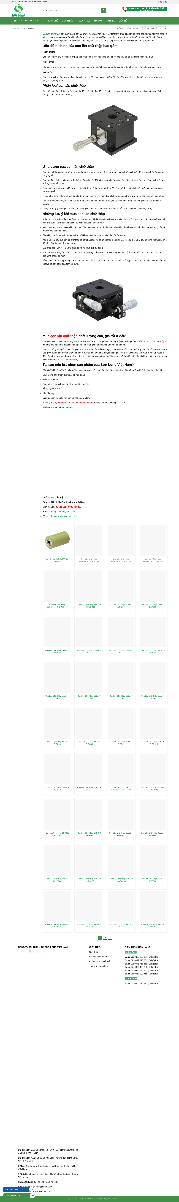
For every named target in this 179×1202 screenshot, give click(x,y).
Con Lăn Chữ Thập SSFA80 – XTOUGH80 (89, 606)
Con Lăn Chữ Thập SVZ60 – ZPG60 (121, 651)
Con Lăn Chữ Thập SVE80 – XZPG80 (121, 606)
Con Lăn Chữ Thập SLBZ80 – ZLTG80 (89, 697)
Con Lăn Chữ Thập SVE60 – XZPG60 (153, 606)
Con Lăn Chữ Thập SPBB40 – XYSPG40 (89, 834)
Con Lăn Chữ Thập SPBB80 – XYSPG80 (152, 788)
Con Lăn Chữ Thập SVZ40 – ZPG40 (153, 651)
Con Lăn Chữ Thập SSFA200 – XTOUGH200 (89, 560)
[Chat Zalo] (31, 1189)
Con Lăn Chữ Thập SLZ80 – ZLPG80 (57, 743)
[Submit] (103, 10)
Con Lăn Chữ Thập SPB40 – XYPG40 (89, 925)
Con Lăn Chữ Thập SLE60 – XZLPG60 (153, 834)
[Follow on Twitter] (163, 2)
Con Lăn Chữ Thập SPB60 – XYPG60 (57, 925)
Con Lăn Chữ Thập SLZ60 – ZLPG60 (121, 743)
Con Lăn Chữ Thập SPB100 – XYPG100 (121, 880)
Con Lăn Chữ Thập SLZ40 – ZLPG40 (57, 788)
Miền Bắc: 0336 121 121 (16, 1189)
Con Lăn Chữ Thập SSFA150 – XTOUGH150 (121, 560)
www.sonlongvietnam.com (39, 1191)
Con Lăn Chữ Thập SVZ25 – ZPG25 (57, 697)
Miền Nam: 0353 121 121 (16, 1196)
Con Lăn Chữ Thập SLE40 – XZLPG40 (57, 880)
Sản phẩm (85, 21)
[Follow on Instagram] (161, 2)
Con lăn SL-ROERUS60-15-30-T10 (57, 560)
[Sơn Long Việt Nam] (25, 10)
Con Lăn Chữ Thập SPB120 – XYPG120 (89, 880)
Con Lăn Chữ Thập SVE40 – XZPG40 (57, 651)
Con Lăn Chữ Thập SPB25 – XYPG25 (121, 925)
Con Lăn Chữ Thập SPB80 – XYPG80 (153, 880)
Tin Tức (98, 21)
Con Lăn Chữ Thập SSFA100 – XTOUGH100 (57, 606)
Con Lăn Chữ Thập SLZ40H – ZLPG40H (152, 743)
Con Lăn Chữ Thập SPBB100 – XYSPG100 (121, 788)
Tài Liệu (110, 21)
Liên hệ (123, 21)
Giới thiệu (68, 21)
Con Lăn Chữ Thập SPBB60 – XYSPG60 (57, 834)
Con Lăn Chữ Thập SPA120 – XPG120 (152, 925)
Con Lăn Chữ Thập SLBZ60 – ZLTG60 (121, 697)
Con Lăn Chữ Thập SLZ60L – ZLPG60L (89, 743)
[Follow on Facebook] (158, 2)
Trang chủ (51, 21)
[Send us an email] (166, 2)
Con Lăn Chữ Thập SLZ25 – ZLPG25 (89, 788)
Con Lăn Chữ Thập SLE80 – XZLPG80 (121, 834)
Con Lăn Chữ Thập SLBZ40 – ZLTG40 (152, 697)
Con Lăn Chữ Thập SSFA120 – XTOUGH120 (152, 560)
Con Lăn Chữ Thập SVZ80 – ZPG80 (89, 651)
